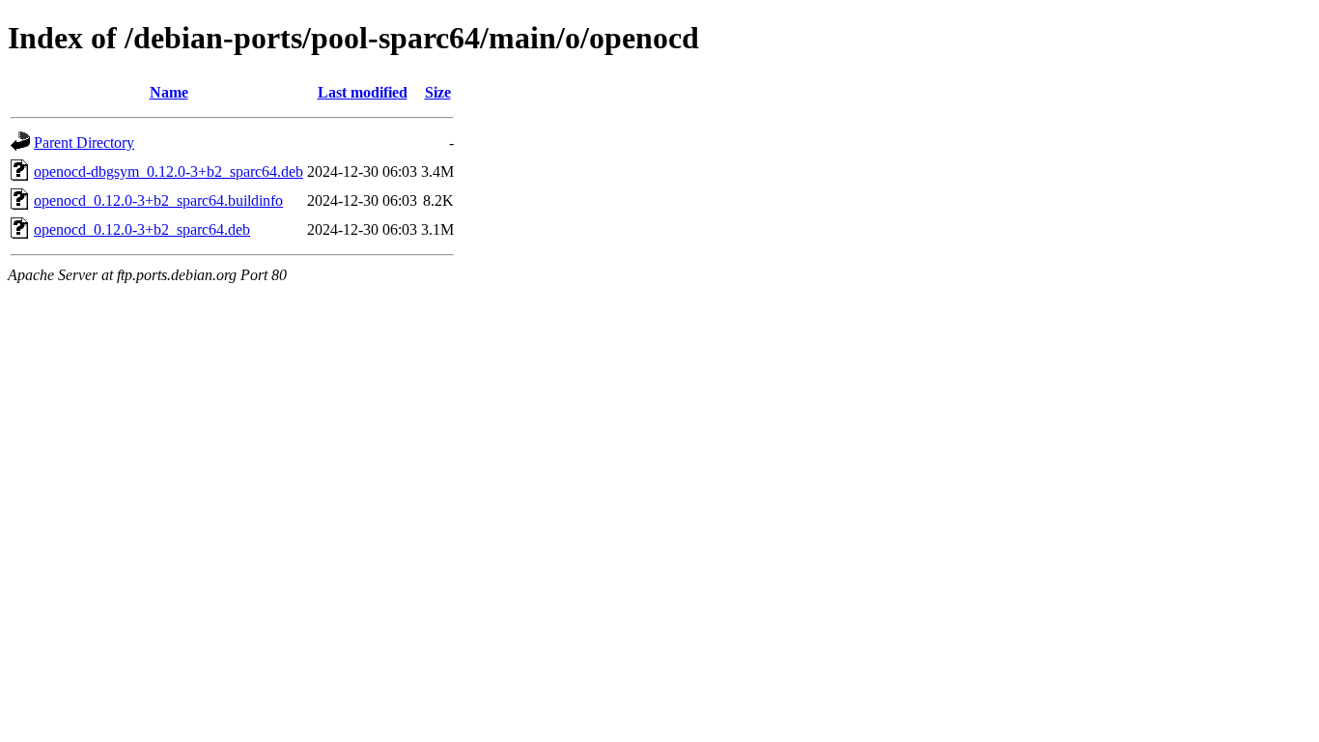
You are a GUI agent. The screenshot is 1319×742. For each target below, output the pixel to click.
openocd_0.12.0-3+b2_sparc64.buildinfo (158, 200)
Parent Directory (84, 142)
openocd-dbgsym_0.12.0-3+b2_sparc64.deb (168, 171)
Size (438, 92)
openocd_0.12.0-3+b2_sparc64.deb (142, 229)
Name (169, 92)
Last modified (362, 92)
